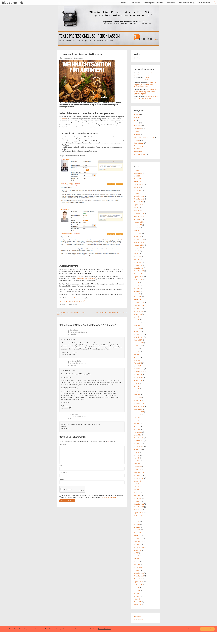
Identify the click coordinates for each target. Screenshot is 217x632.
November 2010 (139, 576)
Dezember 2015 (139, 403)
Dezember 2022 (139, 196)
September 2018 (139, 311)
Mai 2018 (137, 320)
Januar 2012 (137, 536)
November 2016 (139, 371)
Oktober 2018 (138, 308)
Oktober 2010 (138, 579)
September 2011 (139, 547)
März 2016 (137, 395)
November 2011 (139, 541)
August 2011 (137, 550)
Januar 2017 (137, 366)
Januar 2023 (137, 193)
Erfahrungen (138, 128)
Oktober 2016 (138, 374)
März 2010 (137, 599)
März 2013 (137, 495)
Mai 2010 (137, 593)
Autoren (136, 123)
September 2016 (139, 377)
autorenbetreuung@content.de (85, 278)
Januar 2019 (137, 300)
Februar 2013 (138, 498)
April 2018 (137, 323)
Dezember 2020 (139, 239)
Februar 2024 (138, 179)
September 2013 (139, 478)
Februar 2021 (138, 233)
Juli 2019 (136, 282)
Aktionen (137, 114)
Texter (64, 119)
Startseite (123, 3)
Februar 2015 (138, 432)
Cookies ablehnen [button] (193, 629)
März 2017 (137, 360)
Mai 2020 (137, 254)
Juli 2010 (136, 587)
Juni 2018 (137, 317)
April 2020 (137, 256)
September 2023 (139, 184)
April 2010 (137, 596)
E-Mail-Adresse (64, 472)
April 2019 (137, 291)
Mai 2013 (136, 489)
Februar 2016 (138, 397)
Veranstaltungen (139, 146)
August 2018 (138, 314)
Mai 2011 (136, 559)
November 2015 (139, 406)
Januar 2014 (137, 469)
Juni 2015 (137, 420)
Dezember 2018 (139, 302)
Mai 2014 (137, 458)
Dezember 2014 (139, 438)
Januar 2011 (137, 570)
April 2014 (137, 461)
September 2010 (139, 582)
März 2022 (137, 210)
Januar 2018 (137, 331)
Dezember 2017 (139, 334)
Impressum (171, 3)
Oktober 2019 (138, 274)
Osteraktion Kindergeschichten (144, 137)
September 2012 (139, 513)
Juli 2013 (136, 484)
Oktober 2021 (138, 219)
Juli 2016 (136, 383)
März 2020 (137, 259)
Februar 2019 (138, 297)
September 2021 (139, 222)
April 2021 (137, 228)
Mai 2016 (137, 389)
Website (61, 479)
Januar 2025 (137, 170)
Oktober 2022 (138, 202)
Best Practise (138, 126)
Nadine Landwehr (75, 361)
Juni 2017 (137, 351)
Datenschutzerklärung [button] (104, 629)
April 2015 (137, 426)
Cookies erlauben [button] (207, 629)
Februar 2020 (138, 262)
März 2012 (137, 530)
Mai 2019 (137, 288)
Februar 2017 (138, 363)
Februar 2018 (138, 328)
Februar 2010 (138, 602)
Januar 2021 (137, 236)
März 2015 (137, 429)
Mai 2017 (136, 354)
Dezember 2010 (139, 573)
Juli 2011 (136, 553)
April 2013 (137, 492)
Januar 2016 (137, 400)
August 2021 (138, 225)
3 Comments (74, 304)
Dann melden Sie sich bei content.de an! (72, 301)
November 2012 (139, 507)
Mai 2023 (137, 187)
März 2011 (137, 564)
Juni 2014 (137, 455)
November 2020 (139, 242)
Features (136, 131)
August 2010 (138, 584)
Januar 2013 (137, 501)
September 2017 (139, 343)
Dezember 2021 (139, 213)
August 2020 (138, 248)
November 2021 (139, 216)
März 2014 (137, 464)
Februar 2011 (138, 567)
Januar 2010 (137, 605)
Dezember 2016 (139, 369)
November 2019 (139, 271)
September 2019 (139, 277)
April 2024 (137, 176)
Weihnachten (138, 152)
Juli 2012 (136, 518)
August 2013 (138, 481)
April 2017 (137, 357)
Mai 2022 (137, 207)
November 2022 (139, 199)
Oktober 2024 (138, 173)
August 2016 (138, 380)
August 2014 (138, 449)
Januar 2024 (138, 182)
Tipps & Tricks (135, 3)
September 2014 (139, 446)
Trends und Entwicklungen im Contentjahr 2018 (111, 312)
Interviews (137, 134)
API (135, 120)
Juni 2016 (137, 386)
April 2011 (137, 561)
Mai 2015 (136, 423)
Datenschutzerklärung (186, 3)
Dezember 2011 (138, 538)
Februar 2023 (138, 190)
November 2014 (139, 441)
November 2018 (139, 305)
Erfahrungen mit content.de (153, 3)
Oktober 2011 (138, 544)
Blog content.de (13, 2)
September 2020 (139, 245)
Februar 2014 (138, 466)
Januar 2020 (138, 265)
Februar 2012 (138, 533)
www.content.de (204, 3)
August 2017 (138, 346)
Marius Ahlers (79, 58)
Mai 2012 (137, 524)
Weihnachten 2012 (140, 154)
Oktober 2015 (138, 409)
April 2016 (137, 392)
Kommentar (63, 444)
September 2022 (139, 205)
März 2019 (137, 294)
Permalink (73, 334)
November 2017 (139, 337)
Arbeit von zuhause (77, 298)
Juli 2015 (136, 418)
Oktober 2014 (138, 443)
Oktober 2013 (138, 475)
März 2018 (137, 325)
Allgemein (64, 304)
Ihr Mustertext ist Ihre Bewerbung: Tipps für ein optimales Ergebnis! (145, 92)
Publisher (137, 140)
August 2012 (138, 515)
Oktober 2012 (138, 510)
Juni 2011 (136, 556)
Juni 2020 (137, 251)
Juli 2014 (136, 452)
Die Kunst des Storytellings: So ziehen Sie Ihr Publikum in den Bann (145, 85)
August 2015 (138, 415)
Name (61, 466)
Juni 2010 (137, 590)
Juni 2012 (137, 521)
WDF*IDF (137, 149)
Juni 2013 (137, 487)
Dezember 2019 (139, 268)
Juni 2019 (137, 285)
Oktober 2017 (138, 340)
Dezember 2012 (139, 504)
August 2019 (138, 279)
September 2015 (139, 412)
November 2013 (139, 472)
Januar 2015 (137, 435)
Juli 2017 (136, 348)
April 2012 (137, 527)
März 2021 (137, 230)
